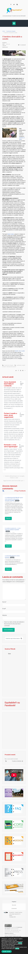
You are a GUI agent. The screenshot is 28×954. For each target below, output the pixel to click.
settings (20, 943)
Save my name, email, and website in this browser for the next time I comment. (14, 623)
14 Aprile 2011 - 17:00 (9, 532)
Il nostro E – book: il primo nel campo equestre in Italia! (15, 914)
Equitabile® (14, 927)
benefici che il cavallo (20, 351)
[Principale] (14, 23)
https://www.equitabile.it (10, 934)
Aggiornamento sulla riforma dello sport (13, 480)
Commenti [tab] (14, 908)
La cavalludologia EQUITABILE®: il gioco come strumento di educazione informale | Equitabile (14, 499)
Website (4, 615)
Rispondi (8, 518)
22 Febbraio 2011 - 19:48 (10, 501)
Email (4, 608)
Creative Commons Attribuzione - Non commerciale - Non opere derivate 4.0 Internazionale (13, 930)
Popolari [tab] (14, 901)
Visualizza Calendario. (17, 761)
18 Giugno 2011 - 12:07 (10, 558)
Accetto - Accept (6, 951)
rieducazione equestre (11, 366)
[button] (6, 761)
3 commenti (23, 44)
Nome (4, 602)
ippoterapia (18, 365)
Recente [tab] (14, 905)
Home (3, 31)
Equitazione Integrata (10, 31)
